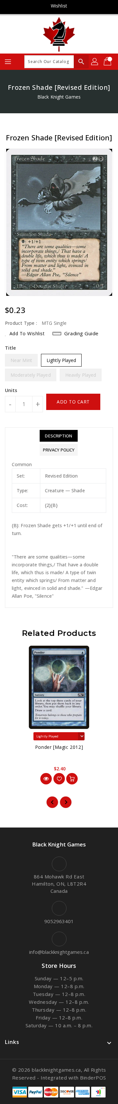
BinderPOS (93, 1077)
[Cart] (108, 61)
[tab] (59, 436)
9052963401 (59, 921)
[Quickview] (46, 778)
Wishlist (59, 6)
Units (11, 390)
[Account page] (95, 61)
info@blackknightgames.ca (58, 952)
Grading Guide (81, 333)
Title (10, 348)
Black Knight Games (59, 97)
